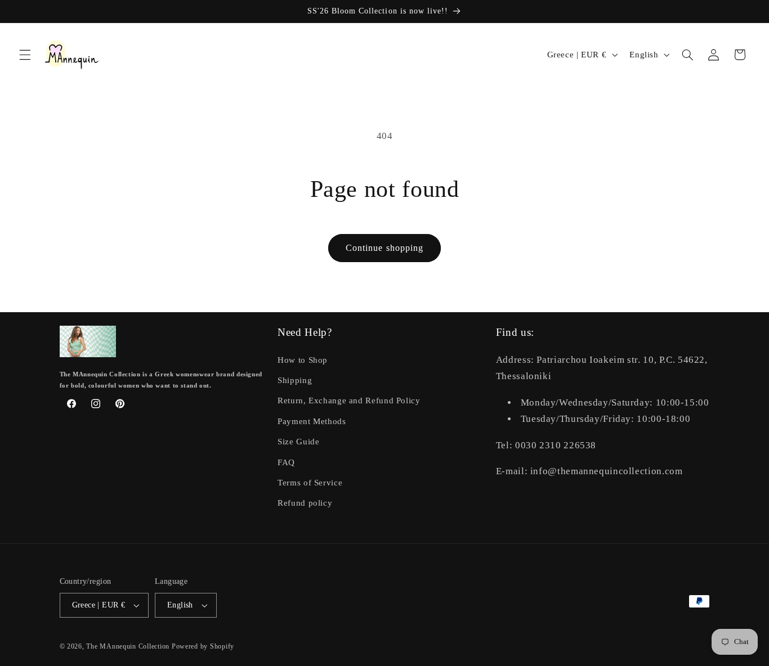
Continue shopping (384, 248)
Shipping (295, 380)
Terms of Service (310, 482)
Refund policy (305, 502)
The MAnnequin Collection (128, 646)
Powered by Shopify (203, 646)
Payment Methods (312, 421)
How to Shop (303, 360)
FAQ (286, 462)
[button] (25, 55)
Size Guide (298, 441)
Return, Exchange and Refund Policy (349, 400)
